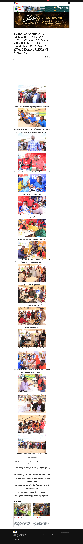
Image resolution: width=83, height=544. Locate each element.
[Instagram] (68, 533)
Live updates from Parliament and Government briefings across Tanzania (60, 0)
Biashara (33, 3)
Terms (64, 542)
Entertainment (42, 3)
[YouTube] (66, 533)
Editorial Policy (68, 542)
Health (50, 3)
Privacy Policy (61, 542)
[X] (64, 533)
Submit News (54, 537)
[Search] (69, 3)
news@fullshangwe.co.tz (18, 538)
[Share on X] (47, 57)
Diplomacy (43, 537)
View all (49, 501)
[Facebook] (62, 533)
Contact (53, 535)
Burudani (37, 3)
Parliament (34, 535)
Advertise (53, 534)
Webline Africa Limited (32, 542)
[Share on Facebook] (45, 57)
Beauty (30, 3)
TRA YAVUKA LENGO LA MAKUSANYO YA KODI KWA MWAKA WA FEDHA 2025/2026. (40, 520)
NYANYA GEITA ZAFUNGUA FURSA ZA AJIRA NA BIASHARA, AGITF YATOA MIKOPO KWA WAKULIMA (22, 520)
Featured (46, 3)
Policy (33, 537)
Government (34, 534)
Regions (43, 535)
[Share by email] (49, 57)
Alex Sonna (16, 56)
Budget (43, 534)
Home (28, 3)
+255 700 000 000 (17, 539)
